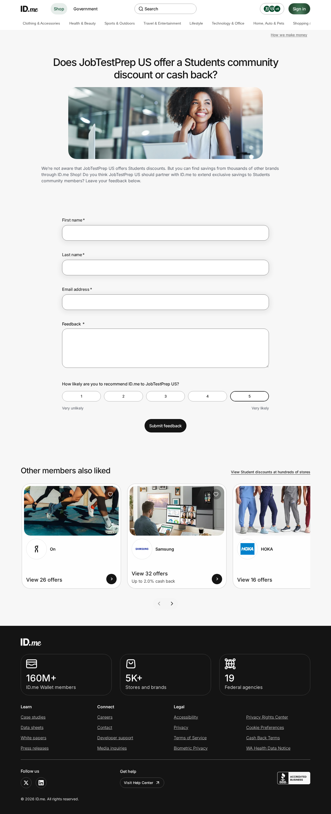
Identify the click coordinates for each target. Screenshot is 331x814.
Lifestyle (196, 23)
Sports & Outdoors (119, 23)
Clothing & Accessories (41, 23)
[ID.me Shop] (32, 9)
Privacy (181, 727)
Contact (104, 727)
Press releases (35, 748)
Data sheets (32, 727)
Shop (59, 8)
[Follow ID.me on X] (26, 782)
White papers (33, 737)
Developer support (115, 737)
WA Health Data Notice (268, 748)
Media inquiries (112, 748)
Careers (104, 717)
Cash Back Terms (263, 737)
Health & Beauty (82, 23)
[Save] (110, 494)
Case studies (33, 717)
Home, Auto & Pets (268, 23)
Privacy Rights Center (267, 717)
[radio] (81, 396)
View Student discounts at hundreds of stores (270, 472)
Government (85, 8)
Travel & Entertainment (162, 23)
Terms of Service (190, 737)
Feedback (73, 323)
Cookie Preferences (265, 727)
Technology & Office (228, 23)
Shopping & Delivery (309, 23)
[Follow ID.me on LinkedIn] (41, 782)
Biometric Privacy (191, 748)
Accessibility (186, 717)
